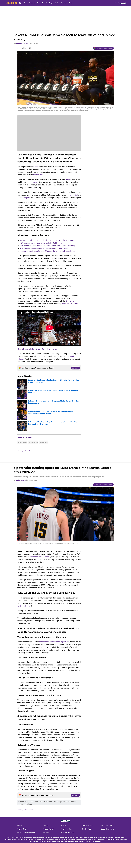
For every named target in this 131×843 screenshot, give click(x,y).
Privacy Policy (48, 829)
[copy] (29, 48)
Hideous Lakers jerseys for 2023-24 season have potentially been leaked (47, 251)
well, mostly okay (24, 606)
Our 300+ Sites (87, 825)
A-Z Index (46, 832)
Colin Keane (21, 480)
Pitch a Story (22, 829)
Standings (49, 3)
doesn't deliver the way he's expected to (54, 642)
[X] (119, 2)
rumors (35, 167)
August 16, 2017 (50, 230)
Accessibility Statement (26, 832)
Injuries (64, 3)
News (25, 3)
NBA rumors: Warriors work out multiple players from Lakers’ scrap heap (47, 246)
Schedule (40, 3)
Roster (57, 3)
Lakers (34, 182)
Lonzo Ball (74, 195)
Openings (46, 825)
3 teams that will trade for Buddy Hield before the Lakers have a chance (47, 240)
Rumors (32, 3)
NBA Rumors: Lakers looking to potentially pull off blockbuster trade (45, 248)
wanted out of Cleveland (71, 304)
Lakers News (44, 442)
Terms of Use (66, 829)
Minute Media (15, 837)
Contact (64, 825)
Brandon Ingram (23, 198)
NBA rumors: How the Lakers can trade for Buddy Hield (41, 243)
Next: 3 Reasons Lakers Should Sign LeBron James (37, 349)
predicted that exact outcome (39, 557)
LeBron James (39, 175)
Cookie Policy (87, 829)
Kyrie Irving (70, 301)
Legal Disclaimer (107, 829)
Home (19, 451)
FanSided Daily (107, 825)
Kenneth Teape (22, 43)
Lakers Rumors (33, 442)
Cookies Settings (67, 832)
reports (68, 179)
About (19, 825)
